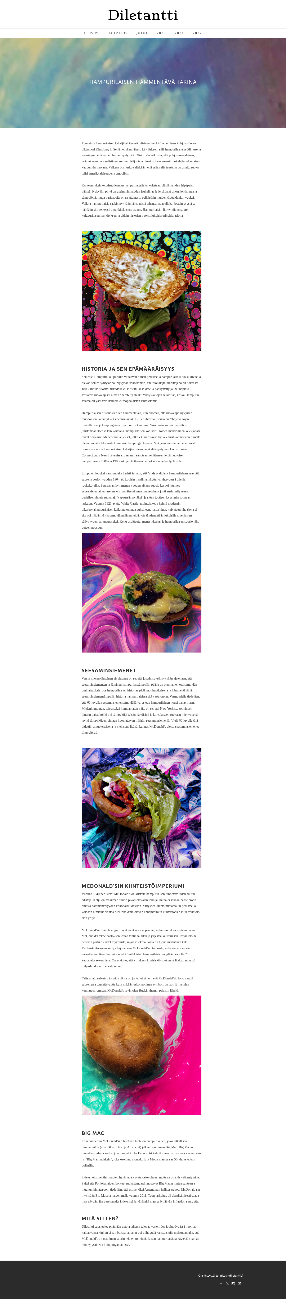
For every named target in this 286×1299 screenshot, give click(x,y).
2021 (179, 33)
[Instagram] (233, 1283)
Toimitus (118, 33)
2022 (197, 33)
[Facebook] (221, 1283)
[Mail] (239, 1283)
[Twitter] (227, 1283)
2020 (161, 33)
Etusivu (92, 33)
